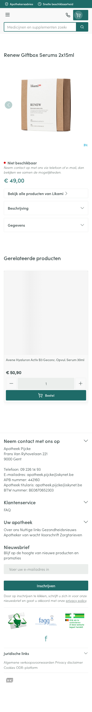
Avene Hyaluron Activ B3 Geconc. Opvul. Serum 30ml (45, 359)
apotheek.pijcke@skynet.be (50, 474)
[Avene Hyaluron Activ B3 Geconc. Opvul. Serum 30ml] (46, 313)
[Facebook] (46, 638)
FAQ (7, 509)
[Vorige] (8, 105)
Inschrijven (46, 585)
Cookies (9, 667)
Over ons (11, 529)
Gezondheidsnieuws (59, 529)
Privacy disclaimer (69, 662)
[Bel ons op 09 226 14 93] (68, 15)
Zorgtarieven (71, 534)
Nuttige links (30, 529)
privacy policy (76, 600)
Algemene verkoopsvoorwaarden (29, 662)
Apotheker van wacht (22, 534)
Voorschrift (50, 534)
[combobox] (40, 27)
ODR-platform (27, 667)
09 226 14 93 (30, 469)
